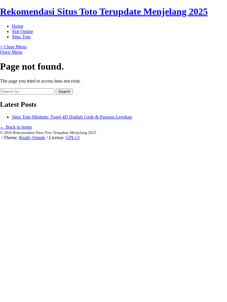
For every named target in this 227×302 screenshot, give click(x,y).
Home (17, 26)
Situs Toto (21, 36)
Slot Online (22, 31)
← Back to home (16, 126)
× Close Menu (13, 46)
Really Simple (32, 137)
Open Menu (11, 52)
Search (64, 91)
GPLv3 (73, 137)
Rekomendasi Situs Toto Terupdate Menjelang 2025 (104, 11)
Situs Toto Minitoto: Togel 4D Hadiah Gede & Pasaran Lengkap (72, 116)
